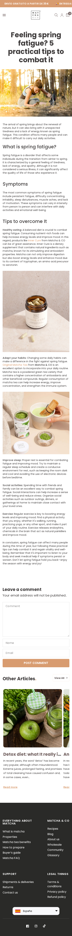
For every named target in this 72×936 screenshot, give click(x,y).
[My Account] (62, 15)
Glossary (53, 855)
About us (53, 839)
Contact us (10, 893)
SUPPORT (10, 874)
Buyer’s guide (12, 853)
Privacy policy (56, 892)
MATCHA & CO (58, 821)
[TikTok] (44, 926)
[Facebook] (27, 926)
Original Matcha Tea (15, 365)
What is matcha (13, 831)
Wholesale (54, 845)
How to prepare (13, 847)
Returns (8, 887)
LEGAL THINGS (58, 874)
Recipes (52, 829)
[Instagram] (36, 926)
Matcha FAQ (11, 858)
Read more (10, 787)
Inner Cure (35, 240)
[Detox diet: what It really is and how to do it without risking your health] (32, 718)
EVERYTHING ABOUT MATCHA (17, 822)
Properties (10, 837)
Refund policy (56, 897)
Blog (50, 834)
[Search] (56, 15)
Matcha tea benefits (17, 842)
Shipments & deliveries (18, 882)
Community (55, 850)
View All (59, 678)
